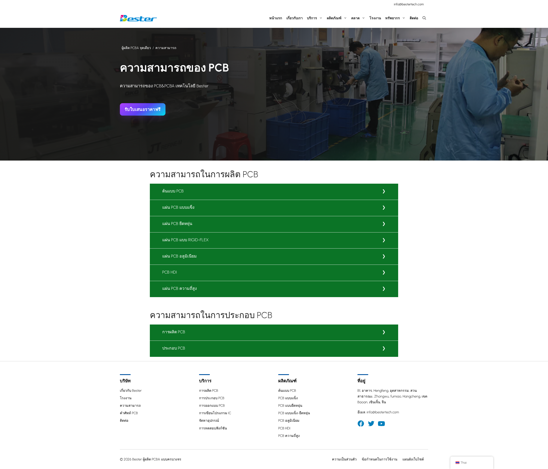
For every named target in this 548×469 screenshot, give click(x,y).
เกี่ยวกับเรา (294, 18)
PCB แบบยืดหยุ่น (290, 405)
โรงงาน (375, 18)
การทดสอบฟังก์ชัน (213, 428)
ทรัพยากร (392, 18)
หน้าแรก (275, 18)
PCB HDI (169, 272)
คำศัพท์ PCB (129, 413)
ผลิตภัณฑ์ (334, 18)
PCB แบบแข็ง (288, 398)
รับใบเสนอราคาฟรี (143, 109)
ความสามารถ (130, 405)
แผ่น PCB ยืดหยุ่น (177, 223)
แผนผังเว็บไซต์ (413, 459)
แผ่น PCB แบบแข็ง (178, 207)
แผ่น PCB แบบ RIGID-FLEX (185, 239)
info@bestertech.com (409, 4)
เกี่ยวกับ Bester (131, 391)
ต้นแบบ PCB (173, 191)
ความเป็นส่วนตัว (344, 459)
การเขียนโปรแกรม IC (215, 413)
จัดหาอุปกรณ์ (209, 420)
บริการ (312, 18)
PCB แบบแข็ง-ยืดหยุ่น (294, 413)
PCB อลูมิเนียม (288, 420)
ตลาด (355, 18)
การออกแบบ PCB (212, 405)
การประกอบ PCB (211, 398)
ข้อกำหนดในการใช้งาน (379, 459)
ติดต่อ (414, 18)
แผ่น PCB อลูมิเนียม (179, 256)
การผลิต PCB (173, 331)
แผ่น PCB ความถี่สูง (179, 288)
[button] (424, 18)
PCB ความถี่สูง (289, 436)
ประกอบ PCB (173, 348)
